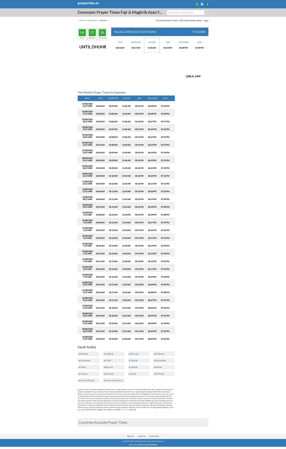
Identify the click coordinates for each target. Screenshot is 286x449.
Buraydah (159, 360)
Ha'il (82, 367)
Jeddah (108, 353)
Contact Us (142, 436)
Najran (108, 367)
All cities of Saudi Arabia (114, 380)
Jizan (132, 373)
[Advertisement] (126, 71)
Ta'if (107, 360)
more (206, 20)
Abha (158, 367)
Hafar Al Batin (86, 380)
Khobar (108, 373)
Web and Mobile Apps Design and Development (147, 441)
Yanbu (83, 373)
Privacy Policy (154, 436)
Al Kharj (159, 373)
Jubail (133, 367)
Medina (159, 353)
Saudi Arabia (92, 20)
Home (82, 20)
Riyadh (83, 353)
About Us (130, 436)
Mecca (133, 353)
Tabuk (133, 360)
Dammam (84, 360)
